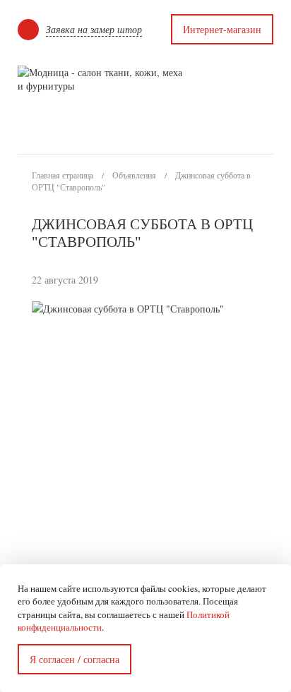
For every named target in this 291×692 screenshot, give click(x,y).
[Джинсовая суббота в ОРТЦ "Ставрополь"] (244, 316)
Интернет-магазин (222, 29)
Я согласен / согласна (74, 659)
